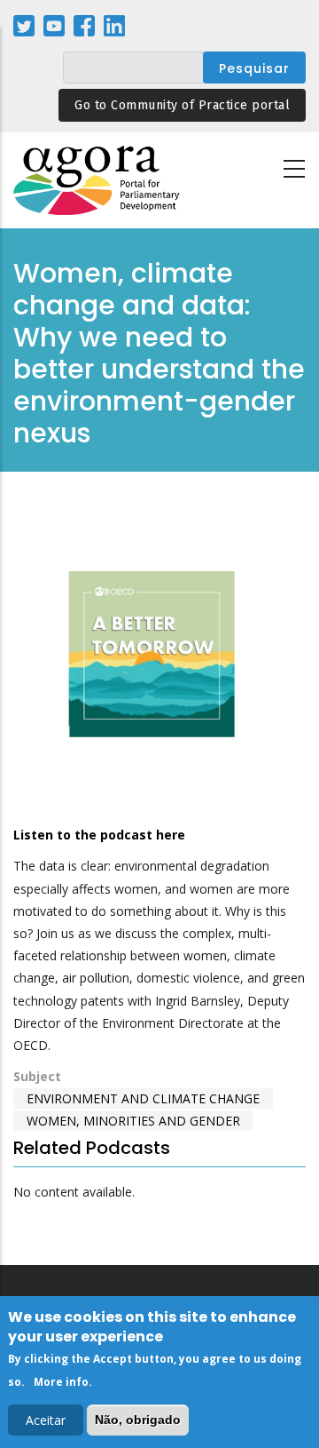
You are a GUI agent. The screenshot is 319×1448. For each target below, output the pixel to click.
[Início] (97, 180)
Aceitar (46, 1420)
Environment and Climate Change (143, 1098)
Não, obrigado (138, 1419)
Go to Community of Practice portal (182, 105)
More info (61, 1381)
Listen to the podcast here (99, 834)
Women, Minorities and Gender (133, 1120)
